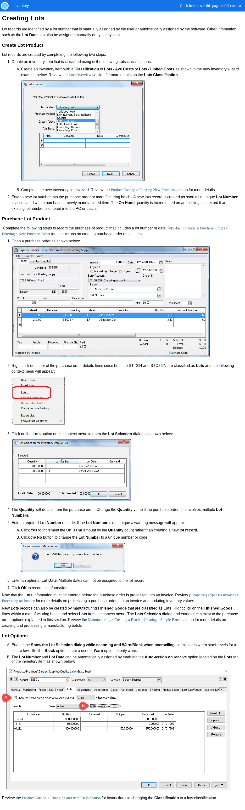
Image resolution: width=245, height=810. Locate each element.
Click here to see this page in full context (210, 6)
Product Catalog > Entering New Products (143, 190)
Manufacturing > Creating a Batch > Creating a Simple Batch (134, 620)
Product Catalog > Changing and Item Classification (61, 798)
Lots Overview (80, 75)
